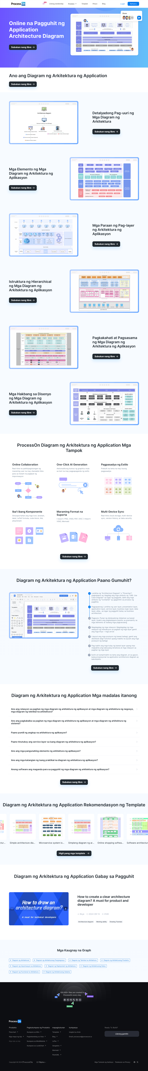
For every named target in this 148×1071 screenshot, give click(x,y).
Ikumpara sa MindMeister (36, 1041)
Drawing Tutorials (116, 922)
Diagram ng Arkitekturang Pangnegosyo (50, 960)
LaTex (54, 1041)
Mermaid (55, 1050)
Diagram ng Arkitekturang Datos (94, 966)
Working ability (101, 922)
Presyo (95, 4)
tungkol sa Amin (75, 1032)
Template (85, 4)
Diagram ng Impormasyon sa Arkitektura (26, 966)
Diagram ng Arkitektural (20, 960)
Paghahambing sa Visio (35, 1036)
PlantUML (55, 1055)
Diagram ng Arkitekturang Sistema (58, 972)
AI (43, 4)
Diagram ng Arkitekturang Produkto (116, 960)
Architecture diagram (85, 922)
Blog (103, 4)
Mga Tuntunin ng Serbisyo (104, 1062)
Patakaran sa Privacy (122, 1062)
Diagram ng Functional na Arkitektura (25, 972)
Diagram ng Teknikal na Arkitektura (84, 960)
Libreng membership (56, 4)
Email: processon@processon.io (80, 1036)
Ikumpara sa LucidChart (35, 1046)
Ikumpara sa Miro (33, 1032)
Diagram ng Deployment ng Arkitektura (62, 966)
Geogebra (55, 1046)
